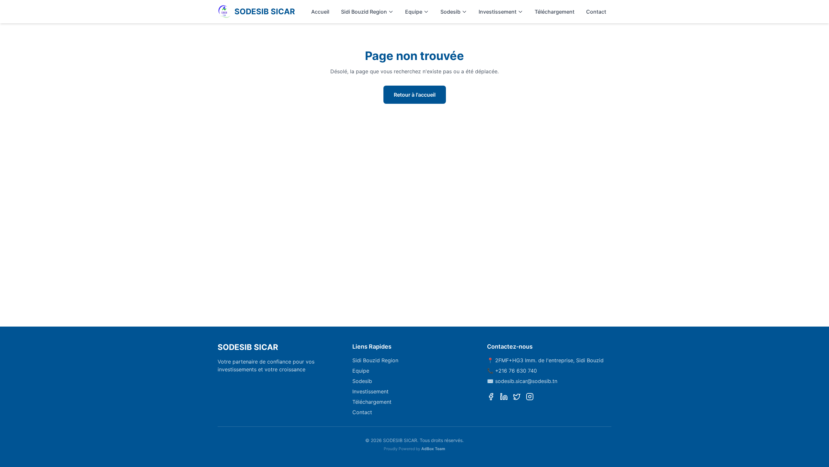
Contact (596, 11)
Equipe (413, 11)
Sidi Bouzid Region (364, 11)
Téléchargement (554, 11)
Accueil (320, 11)
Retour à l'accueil (415, 94)
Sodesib (450, 11)
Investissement (498, 11)
